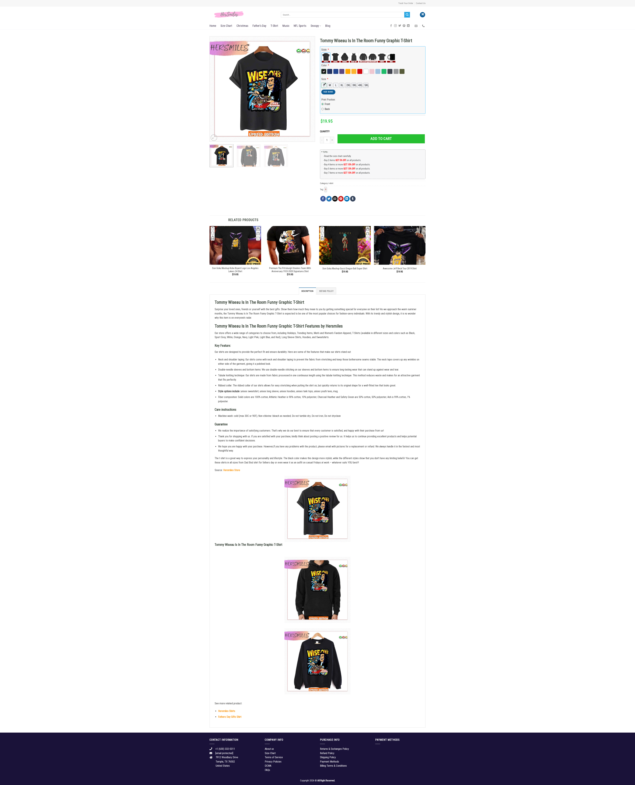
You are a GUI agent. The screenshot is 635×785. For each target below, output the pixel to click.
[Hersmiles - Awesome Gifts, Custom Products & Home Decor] (243, 14)
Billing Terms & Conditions (333, 765)
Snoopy (315, 25)
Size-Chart (270, 753)
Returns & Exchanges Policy (334, 748)
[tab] (307, 291)
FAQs (267, 770)
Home (213, 25)
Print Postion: (328, 99)
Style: (325, 49)
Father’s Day (259, 25)
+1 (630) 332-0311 (225, 748)
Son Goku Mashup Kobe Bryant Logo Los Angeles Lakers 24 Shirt (235, 270)
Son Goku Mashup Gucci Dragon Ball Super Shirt (344, 268)
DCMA (268, 765)
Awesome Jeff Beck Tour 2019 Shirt (400, 268)
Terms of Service (274, 757)
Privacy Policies (273, 761)
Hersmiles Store (231, 470)
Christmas (242, 25)
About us (269, 748)
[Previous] (216, 89)
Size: (324, 79)
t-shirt (331, 183)
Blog (327, 25)
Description (307, 291)
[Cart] (422, 15)
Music (285, 25)
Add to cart (381, 139)
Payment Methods (329, 761)
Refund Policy (326, 291)
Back (327, 109)
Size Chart (226, 25)
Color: (325, 65)
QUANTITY (325, 131)
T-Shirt (274, 25)
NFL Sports (300, 25)
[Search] (407, 15)
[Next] (309, 89)
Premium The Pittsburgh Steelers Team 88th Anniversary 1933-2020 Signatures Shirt (290, 270)
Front (327, 104)
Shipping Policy (328, 757)
